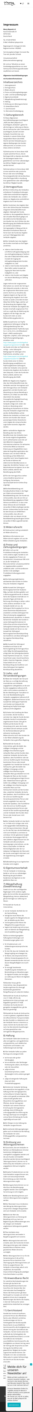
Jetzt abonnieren (14, 1405)
